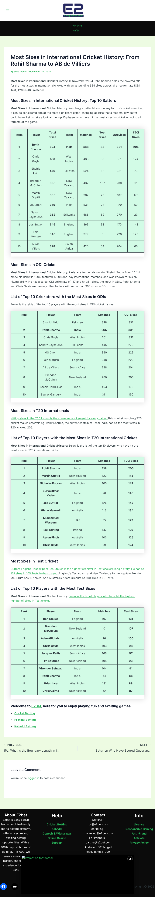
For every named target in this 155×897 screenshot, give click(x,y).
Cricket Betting (57, 824)
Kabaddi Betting (25, 726)
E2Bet (36, 706)
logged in (33, 778)
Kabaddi (57, 829)
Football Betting (25, 720)
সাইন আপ (77, 25)
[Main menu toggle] (8, 10)
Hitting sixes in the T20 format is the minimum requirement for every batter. (59, 418)
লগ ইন (76, 30)
